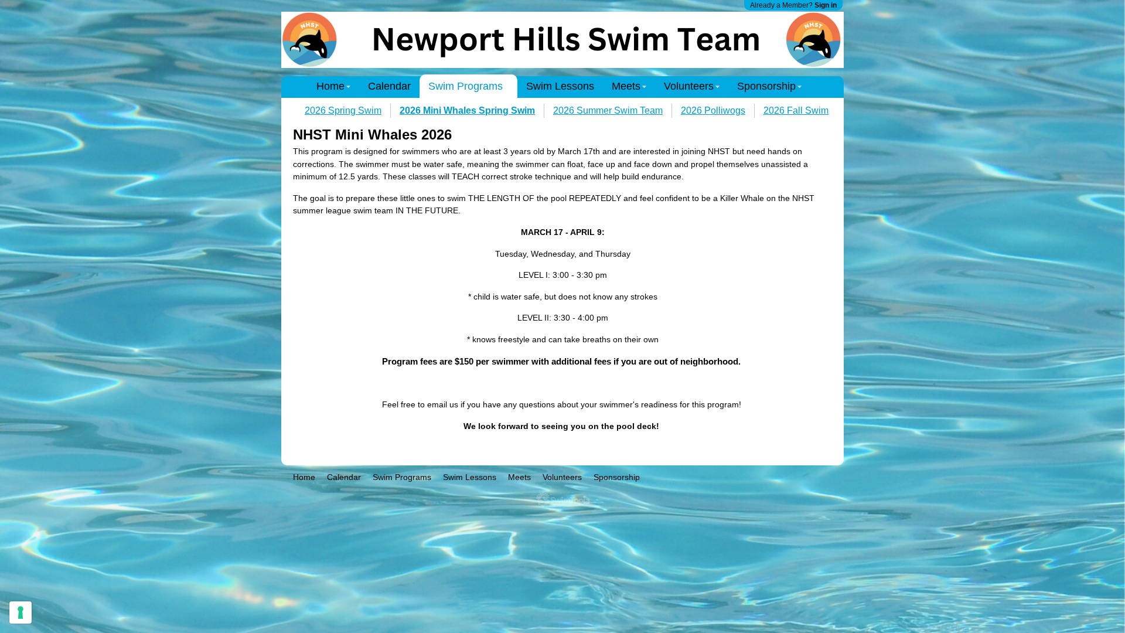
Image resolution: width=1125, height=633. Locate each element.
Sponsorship (766, 86)
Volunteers (689, 86)
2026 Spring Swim (343, 110)
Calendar (389, 86)
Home (330, 86)
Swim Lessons (560, 86)
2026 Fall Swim (796, 110)
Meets (626, 86)
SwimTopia (562, 499)
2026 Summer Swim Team (608, 110)
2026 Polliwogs (713, 110)
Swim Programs (465, 86)
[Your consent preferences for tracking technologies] (20, 612)
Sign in (825, 5)
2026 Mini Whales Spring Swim (467, 110)
